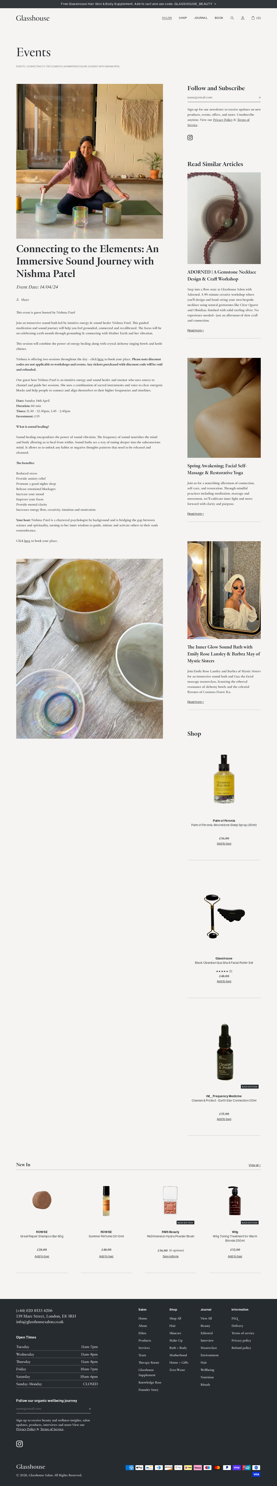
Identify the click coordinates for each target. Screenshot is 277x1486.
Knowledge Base (149, 1382)
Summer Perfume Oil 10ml (106, 1236)
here (101, 359)
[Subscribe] (256, 96)
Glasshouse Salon (41, 1475)
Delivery (237, 1325)
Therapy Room (148, 1362)
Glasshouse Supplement (146, 1372)
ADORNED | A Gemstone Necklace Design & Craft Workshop (221, 275)
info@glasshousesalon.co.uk (39, 1321)
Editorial (207, 1333)
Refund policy (241, 1347)
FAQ (235, 1318)
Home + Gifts (178, 1362)
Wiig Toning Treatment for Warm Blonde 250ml (235, 1238)
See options (171, 1256)
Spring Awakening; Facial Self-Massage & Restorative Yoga (217, 469)
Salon (167, 17)
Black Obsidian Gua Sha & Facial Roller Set (224, 963)
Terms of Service (51, 1429)
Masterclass (209, 1347)
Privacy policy (241, 1340)
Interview (207, 1340)
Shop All (175, 1318)
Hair (172, 1325)
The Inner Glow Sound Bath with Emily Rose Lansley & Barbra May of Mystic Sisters (223, 653)
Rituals (205, 1384)
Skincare (175, 1333)
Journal (201, 17)
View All (206, 1318)
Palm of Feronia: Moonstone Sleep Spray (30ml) (224, 825)
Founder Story (148, 1389)
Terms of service (243, 1333)
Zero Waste (177, 1369)
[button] (167, 18)
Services (144, 1347)
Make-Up (176, 1340)
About (142, 1325)
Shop (183, 17)
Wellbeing (207, 1369)
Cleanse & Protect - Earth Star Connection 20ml (224, 1100)
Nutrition (207, 1377)
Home (142, 1318)
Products (144, 1340)
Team (142, 1355)
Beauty (205, 1325)
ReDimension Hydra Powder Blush (170, 1236)
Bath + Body (178, 1347)
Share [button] (25, 299)
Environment (210, 1355)
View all (254, 1165)
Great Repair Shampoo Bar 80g (42, 1236)
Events (20, 67)
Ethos (142, 1333)
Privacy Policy (223, 119)
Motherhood (178, 1355)
